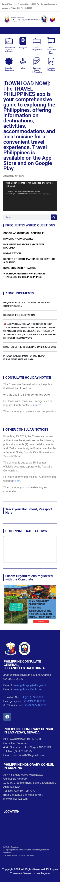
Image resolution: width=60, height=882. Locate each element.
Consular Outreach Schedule (23, 233)
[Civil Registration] (36, 41)
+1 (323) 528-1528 (35, 705)
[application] (30, 196)
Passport (22, 48)
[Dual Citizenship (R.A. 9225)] (51, 41)
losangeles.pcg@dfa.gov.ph (30, 685)
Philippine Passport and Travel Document (24, 246)
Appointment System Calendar (10, 50)
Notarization (12, 253)
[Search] (54, 217)
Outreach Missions (51, 69)
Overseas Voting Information (37, 70)
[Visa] (22, 61)
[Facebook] (7, 717)
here (37, 405)
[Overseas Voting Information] (36, 61)
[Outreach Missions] (51, 61)
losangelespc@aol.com (28, 689)
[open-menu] (56, 30)
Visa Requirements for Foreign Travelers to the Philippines (24, 275)
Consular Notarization (9, 69)
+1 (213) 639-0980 (32, 697)
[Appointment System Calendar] (9, 41)
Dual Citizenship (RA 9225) (19, 268)
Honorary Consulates (18, 238)
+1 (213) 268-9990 (35, 701)
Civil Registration (37, 49)
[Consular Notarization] (9, 61)
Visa (23, 68)
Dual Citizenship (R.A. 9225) (51, 51)
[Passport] (22, 41)
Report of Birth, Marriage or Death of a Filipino (29, 261)
